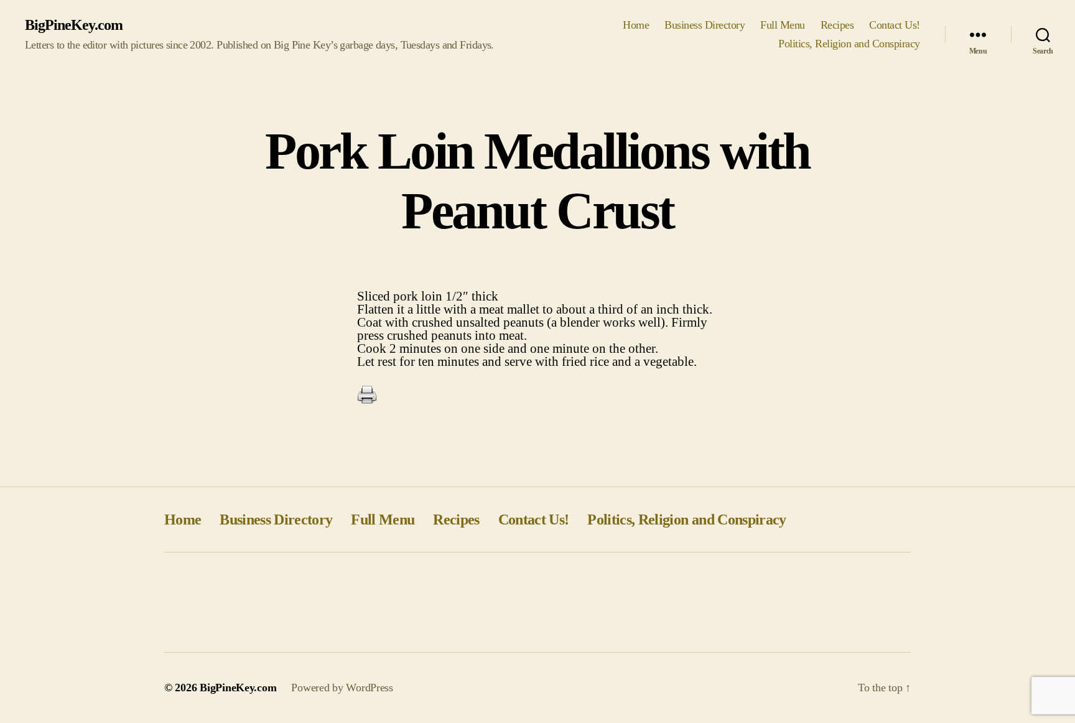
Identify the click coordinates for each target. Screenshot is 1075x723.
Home (636, 25)
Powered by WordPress (342, 687)
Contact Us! (894, 25)
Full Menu (782, 25)
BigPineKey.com (74, 24)
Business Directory (704, 25)
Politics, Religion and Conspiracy (849, 43)
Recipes (837, 25)
